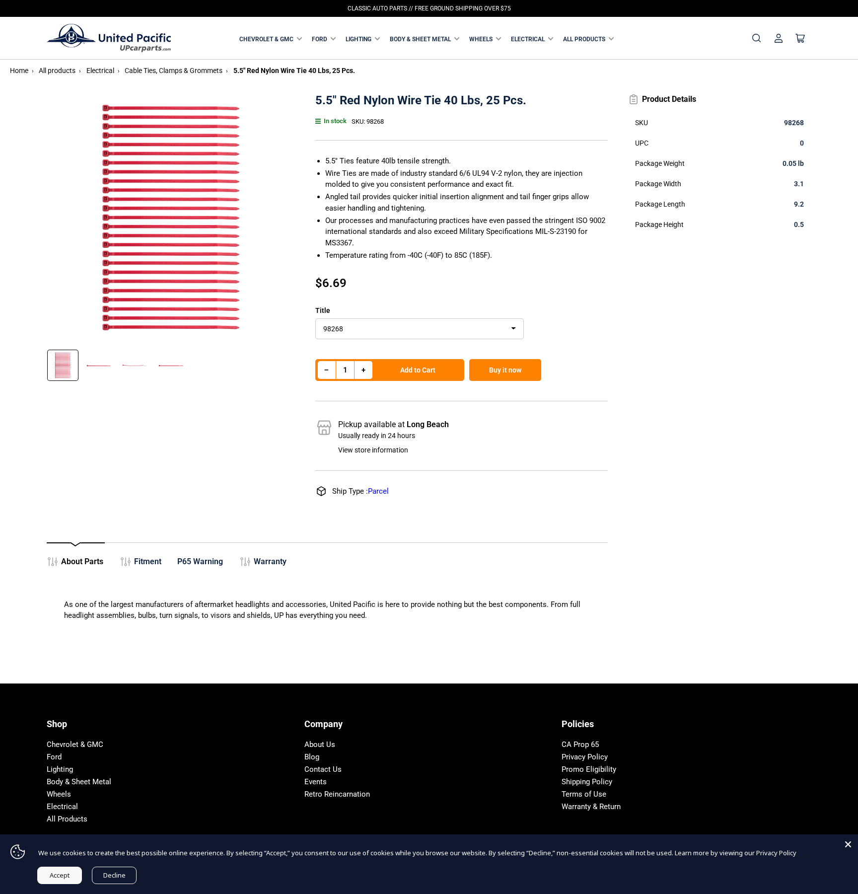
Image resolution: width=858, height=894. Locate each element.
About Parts (82, 561)
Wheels (481, 39)
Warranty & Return (591, 806)
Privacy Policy (585, 756)
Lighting (358, 39)
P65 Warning (200, 561)
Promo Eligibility (589, 769)
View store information (373, 450)
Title (322, 310)
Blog (311, 756)
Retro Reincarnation (337, 794)
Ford (319, 39)
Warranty (270, 561)
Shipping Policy (587, 781)
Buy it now (505, 370)
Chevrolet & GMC (266, 39)
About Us (319, 744)
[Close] (848, 844)
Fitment (147, 561)
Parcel (378, 491)
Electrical (528, 39)
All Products (584, 39)
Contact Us (323, 769)
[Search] (757, 38)
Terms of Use (584, 794)
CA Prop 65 (580, 744)
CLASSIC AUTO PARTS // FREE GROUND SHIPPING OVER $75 (429, 8)
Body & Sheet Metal (420, 39)
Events (315, 781)
